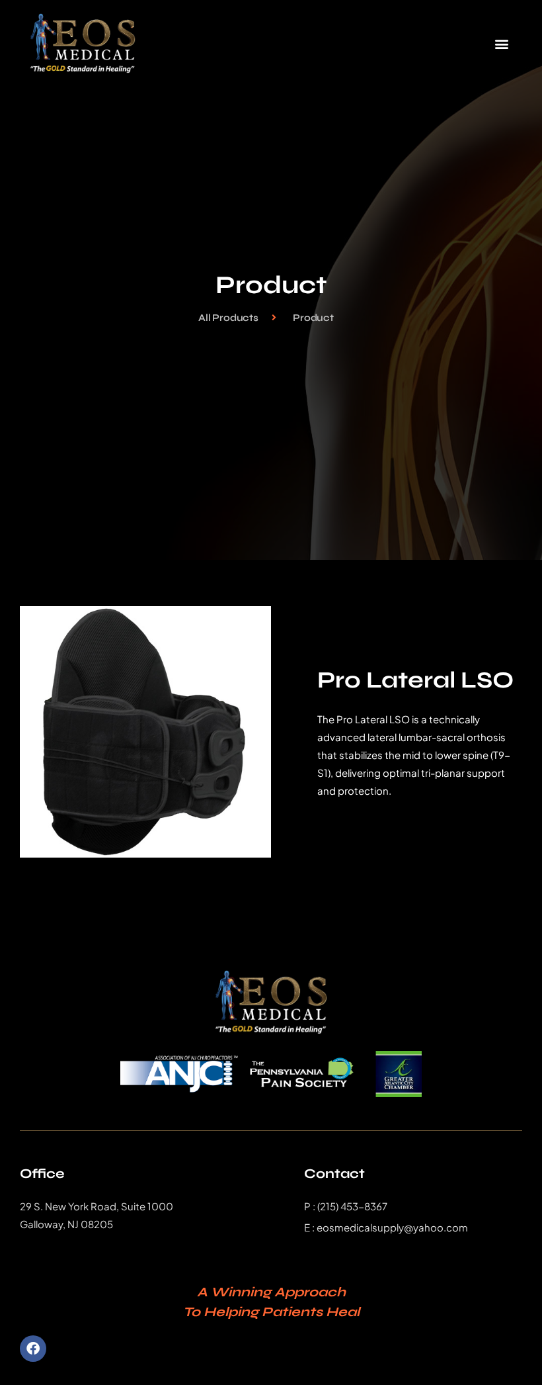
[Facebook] (33, 1348)
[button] (501, 43)
